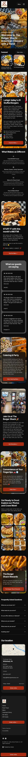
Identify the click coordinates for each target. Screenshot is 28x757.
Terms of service (6, 728)
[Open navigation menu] (23, 4)
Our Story (5, 714)
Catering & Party (7, 712)
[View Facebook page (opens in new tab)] (3, 738)
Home (4, 705)
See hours (21, 683)
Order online (13, 688)
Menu (19, 4)
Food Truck (5, 708)
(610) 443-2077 (7, 675)
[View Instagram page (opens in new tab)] (6, 738)
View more (6, 283)
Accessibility (5, 730)
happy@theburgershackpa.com (11, 678)
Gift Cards (5, 717)
